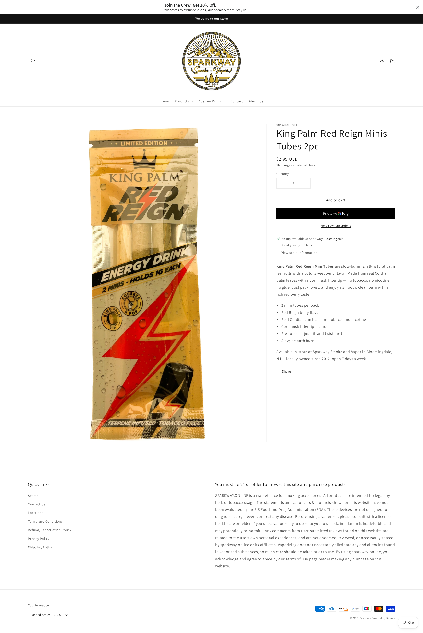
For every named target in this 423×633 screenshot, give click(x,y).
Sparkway (365, 618)
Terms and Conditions (45, 521)
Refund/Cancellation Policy (49, 530)
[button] (33, 61)
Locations (35, 513)
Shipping (282, 165)
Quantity (282, 174)
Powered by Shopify (383, 618)
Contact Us (36, 504)
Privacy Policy (38, 538)
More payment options (336, 225)
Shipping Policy (40, 547)
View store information (299, 252)
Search (33, 495)
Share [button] (286, 371)
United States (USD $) (47, 615)
